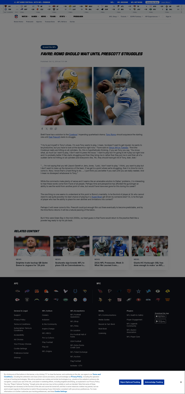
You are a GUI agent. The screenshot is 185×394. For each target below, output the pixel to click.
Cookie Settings (61, 391)
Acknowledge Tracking (154, 382)
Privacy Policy (76, 377)
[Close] (181, 382)
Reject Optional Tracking (130, 382)
